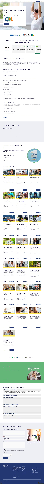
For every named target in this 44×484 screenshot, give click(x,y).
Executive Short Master (15, 469)
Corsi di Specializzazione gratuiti (16, 467)
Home (4, 7)
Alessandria (19, 253)
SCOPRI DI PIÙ (11, 212)
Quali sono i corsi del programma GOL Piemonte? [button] (10, 406)
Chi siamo (23, 466)
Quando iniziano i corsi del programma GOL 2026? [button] (10, 395)
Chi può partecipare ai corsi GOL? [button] (8, 399)
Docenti (23, 469)
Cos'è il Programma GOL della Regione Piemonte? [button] (10, 389)
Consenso (4, 449)
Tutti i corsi (13, 466)
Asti (17, 253)
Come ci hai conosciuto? (6, 438)
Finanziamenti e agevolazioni (26, 471)
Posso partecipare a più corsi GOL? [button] (8, 415)
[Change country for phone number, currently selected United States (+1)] (3, 436)
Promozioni (23, 468)
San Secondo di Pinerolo (19, 183)
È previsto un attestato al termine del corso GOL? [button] (10, 413)
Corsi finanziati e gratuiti (15, 471)
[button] (12, 49)
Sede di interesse (5, 441)
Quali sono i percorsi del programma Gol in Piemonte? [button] (11, 404)
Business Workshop (15, 470)
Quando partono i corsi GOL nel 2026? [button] (9, 397)
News (23, 467)
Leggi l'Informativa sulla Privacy (6, 452)
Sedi (22, 470)
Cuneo (40, 253)
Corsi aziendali (14, 477)
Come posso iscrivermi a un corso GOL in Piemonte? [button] (11, 411)
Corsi (6, 7)
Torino (31, 183)
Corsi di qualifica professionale (16, 476)
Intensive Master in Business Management (17, 468)
